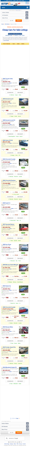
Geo (16, 260)
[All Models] (15, 15)
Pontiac (15, 363)
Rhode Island (13, 220)
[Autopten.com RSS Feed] (21, 442)
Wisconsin (13, 260)
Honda (15, 116)
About (15, 443)
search (19, 20)
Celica (20, 94)
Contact (24, 443)
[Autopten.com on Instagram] (13, 442)
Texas (12, 240)
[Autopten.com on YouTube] (17, 442)
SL (19, 303)
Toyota (16, 94)
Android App (6, 443)
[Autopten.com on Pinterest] (11, 442)
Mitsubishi (16, 383)
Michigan (10, 282)
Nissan (15, 343)
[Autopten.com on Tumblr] (19, 442)
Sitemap (11, 443)
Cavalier (20, 176)
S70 (19, 155)
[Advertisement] (15, 61)
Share (28, 2)
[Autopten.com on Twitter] (15, 442)
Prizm (19, 260)
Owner (10, 83)
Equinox (20, 199)
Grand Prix (20, 363)
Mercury (14, 282)
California (12, 94)
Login (28, 3)
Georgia (12, 155)
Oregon (12, 116)
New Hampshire (12, 136)
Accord (19, 116)
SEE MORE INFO (10, 92)
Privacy (20, 443)
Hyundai (15, 240)
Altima (19, 343)
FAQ (17, 443)
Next (17, 418)
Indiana (11, 323)
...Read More (5, 40)
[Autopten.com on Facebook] (9, 442)
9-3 (20, 220)
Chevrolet (16, 176)
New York (13, 303)
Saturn (17, 303)
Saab (18, 220)
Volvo (16, 155)
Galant (20, 383)
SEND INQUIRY (20, 92)
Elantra (19, 240)
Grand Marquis (20, 282)
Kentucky (11, 176)
